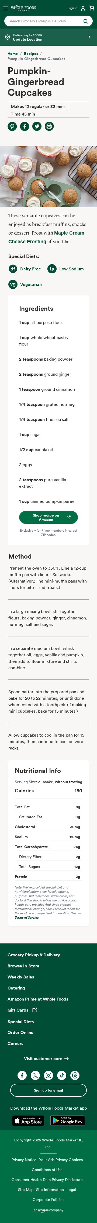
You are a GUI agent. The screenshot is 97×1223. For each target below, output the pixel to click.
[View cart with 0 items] (91, 7)
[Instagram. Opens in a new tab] (48, 1075)
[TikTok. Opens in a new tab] (61, 1075)
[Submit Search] (86, 21)
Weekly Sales (21, 977)
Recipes (31, 53)
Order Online (20, 1032)
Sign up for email (48, 1090)
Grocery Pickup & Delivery (34, 955)
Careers (15, 1043)
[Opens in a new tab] (29, 1120)
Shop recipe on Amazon (46, 517)
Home (13, 53)
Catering (16, 988)
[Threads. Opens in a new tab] (74, 1075)
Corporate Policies (48, 1199)
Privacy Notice (24, 1159)
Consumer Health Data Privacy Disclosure (47, 1179)
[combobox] (44, 21)
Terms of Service (27, 917)
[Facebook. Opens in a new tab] (22, 1075)
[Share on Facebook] (24, 126)
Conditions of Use (47, 1169)
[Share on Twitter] (36, 126)
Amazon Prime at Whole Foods (38, 999)
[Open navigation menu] (5, 7)
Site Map (25, 1189)
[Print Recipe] (49, 126)
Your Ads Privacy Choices (61, 1159)
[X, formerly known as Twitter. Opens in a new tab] (35, 1075)
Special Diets (21, 1022)
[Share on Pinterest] (12, 126)
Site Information (50, 1189)
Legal (71, 1189)
